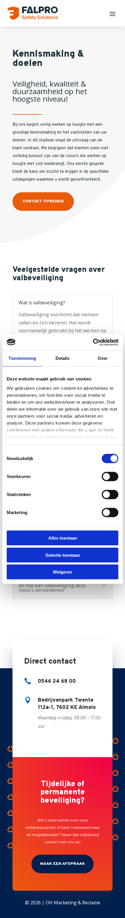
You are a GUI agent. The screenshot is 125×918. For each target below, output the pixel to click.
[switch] (110, 476)
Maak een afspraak (62, 863)
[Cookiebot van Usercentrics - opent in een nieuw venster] (92, 342)
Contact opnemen (43, 201)
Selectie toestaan (62, 554)
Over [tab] (103, 358)
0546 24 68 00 (57, 681)
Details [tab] (63, 358)
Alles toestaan (62, 538)
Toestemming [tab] (22, 358)
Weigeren (62, 572)
